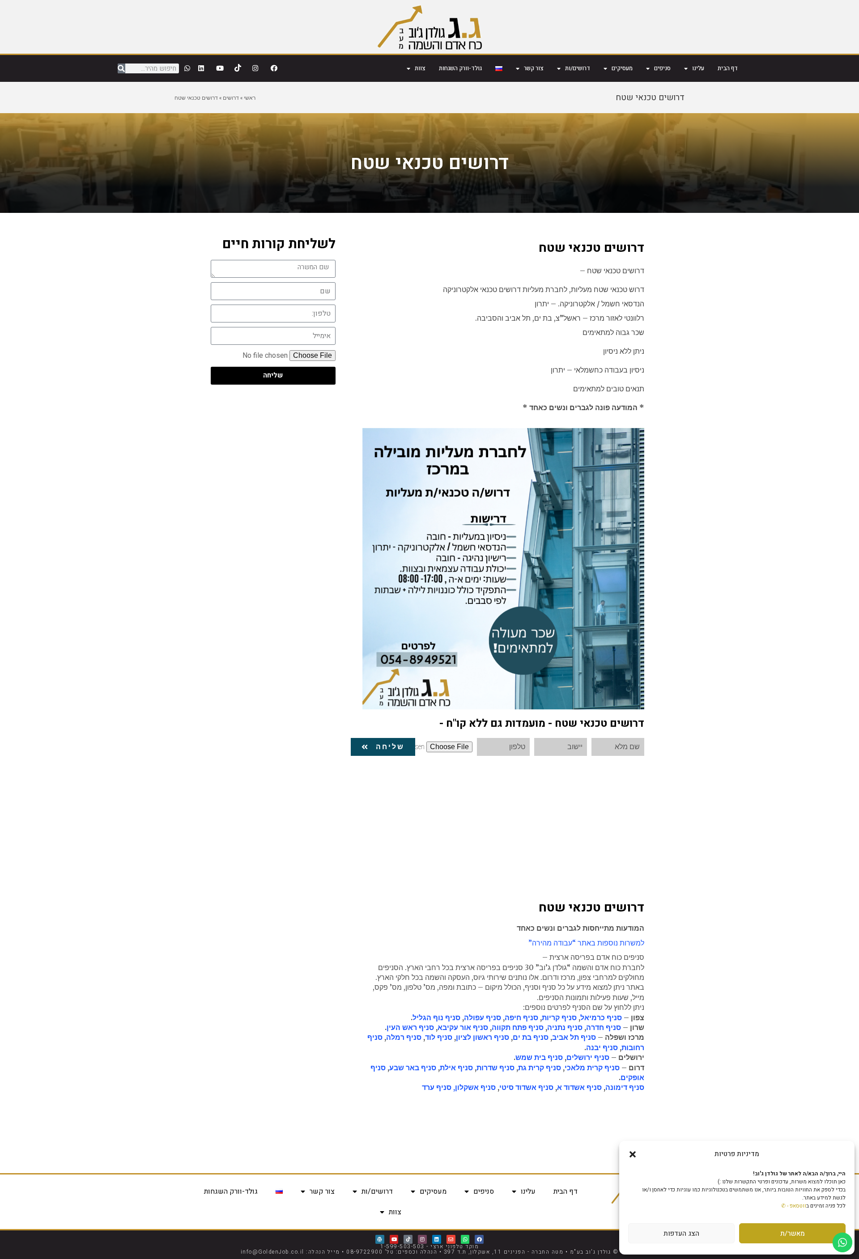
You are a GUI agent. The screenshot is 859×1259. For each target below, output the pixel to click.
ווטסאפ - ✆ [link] (793, 1206)
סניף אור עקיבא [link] (463, 1027)
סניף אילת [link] (456, 1067)
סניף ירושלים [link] (587, 1057)
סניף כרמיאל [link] (601, 1017)
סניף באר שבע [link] (412, 1067)
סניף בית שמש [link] (539, 1057)
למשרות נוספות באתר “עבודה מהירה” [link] (586, 942)
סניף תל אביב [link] (574, 1037)
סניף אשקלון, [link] (474, 1087)
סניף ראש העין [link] (410, 1027)
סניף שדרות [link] (495, 1067)
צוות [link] (420, 68)
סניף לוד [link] (438, 1037)
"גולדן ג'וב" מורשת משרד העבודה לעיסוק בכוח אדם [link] (568, 1109)
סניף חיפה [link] (521, 1017)
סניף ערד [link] (436, 1087)
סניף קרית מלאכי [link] (592, 1067)
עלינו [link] (698, 68)
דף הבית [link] (728, 68)
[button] (632, 1154)
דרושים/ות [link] (577, 68)
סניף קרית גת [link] (539, 1067)
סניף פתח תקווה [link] (518, 1027)
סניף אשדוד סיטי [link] (526, 1087)
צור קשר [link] (534, 68)
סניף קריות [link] (559, 1017)
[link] (429, 27)
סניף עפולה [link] (482, 1017)
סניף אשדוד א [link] (579, 1087)
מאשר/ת (792, 1233)
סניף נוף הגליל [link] (436, 1017)
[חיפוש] (121, 68)
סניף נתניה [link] (565, 1027)
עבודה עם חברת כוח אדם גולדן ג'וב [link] (593, 1140)
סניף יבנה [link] (602, 1047)
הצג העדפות (681, 1233)
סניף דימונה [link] (624, 1087)
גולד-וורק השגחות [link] (460, 68)
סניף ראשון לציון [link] (482, 1037)
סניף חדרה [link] (603, 1027)
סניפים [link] (662, 68)
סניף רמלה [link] (403, 1037)
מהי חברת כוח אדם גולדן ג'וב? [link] (600, 1125)
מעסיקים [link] (622, 68)
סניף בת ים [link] (531, 1037)
